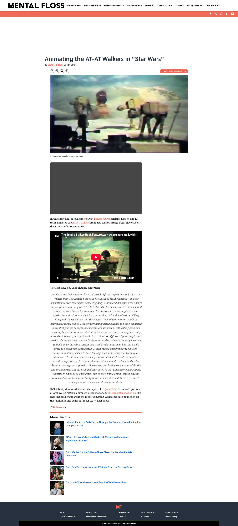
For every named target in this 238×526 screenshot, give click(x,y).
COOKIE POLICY (171, 512)
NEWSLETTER (74, 5)
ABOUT (62, 512)
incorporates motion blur (123, 393)
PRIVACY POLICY (147, 512)
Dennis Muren (102, 219)
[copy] (67, 71)
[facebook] (210, 14)
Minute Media (113, 523)
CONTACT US (91, 512)
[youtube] (232, 14)
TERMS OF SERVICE (67, 516)
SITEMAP (122, 516)
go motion (111, 389)
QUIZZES (179, 5)
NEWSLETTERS (124, 512)
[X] (216, 14)
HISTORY (150, 5)
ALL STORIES (213, 5)
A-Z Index (145, 516)
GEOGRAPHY (133, 5)
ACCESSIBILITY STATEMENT (96, 516)
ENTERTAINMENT (113, 5)
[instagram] (221, 14)
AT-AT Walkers (81, 222)
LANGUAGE (164, 5)
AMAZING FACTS (92, 5)
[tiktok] (227, 14)
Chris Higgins (55, 64)
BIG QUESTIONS (195, 5)
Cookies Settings (171, 516)
